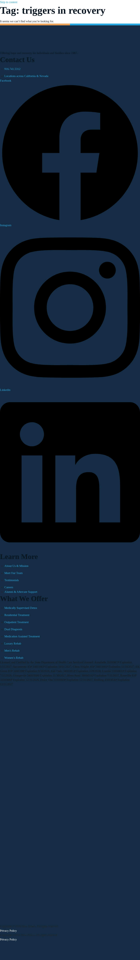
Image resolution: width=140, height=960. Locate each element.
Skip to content (8, 2)
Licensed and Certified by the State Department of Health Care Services (41, 662)
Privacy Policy (8, 930)
